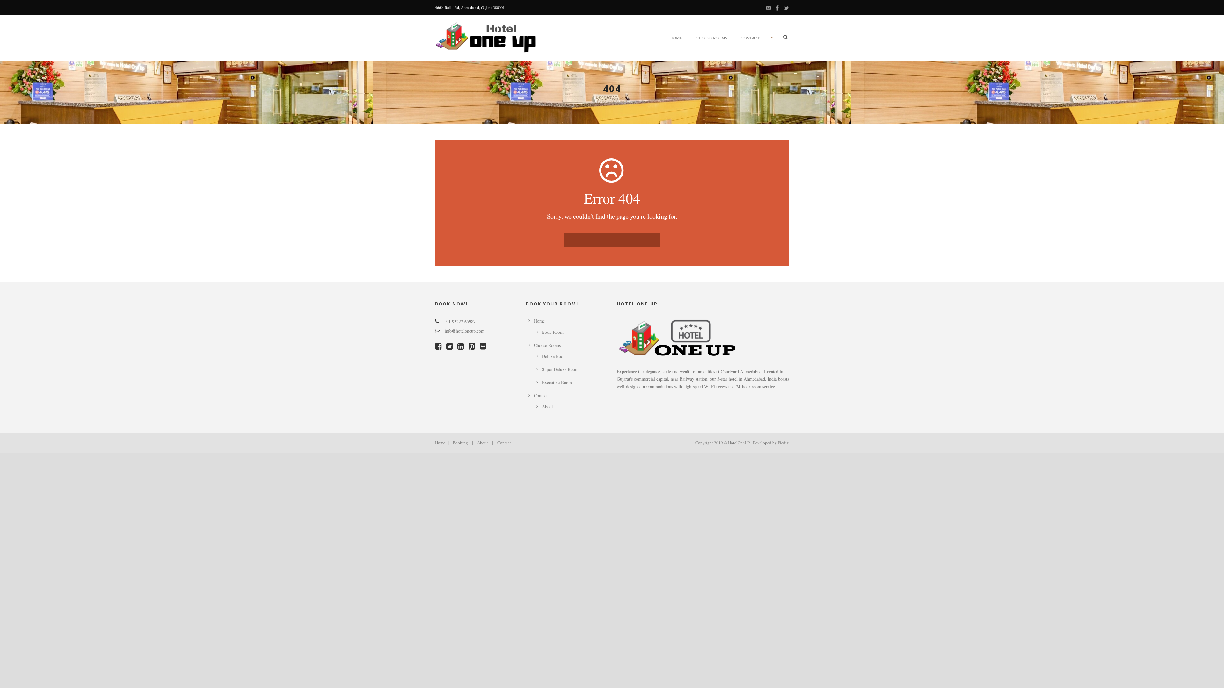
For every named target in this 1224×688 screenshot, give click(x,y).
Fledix (783, 443)
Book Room (553, 332)
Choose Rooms (711, 38)
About (547, 407)
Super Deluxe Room (560, 369)
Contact (750, 38)
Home (676, 38)
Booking (460, 443)
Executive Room (557, 382)
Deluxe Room (554, 356)
